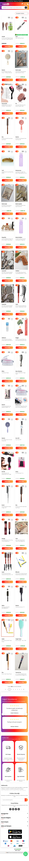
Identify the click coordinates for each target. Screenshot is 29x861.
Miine (3, 371)
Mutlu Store (18, 404)
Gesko (3, 639)
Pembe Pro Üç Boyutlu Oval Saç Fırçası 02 (21, 139)
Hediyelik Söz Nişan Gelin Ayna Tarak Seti (20, 206)
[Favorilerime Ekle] (12, 18)
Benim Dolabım (19, 237)
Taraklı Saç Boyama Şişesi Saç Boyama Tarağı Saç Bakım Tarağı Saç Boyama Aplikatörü (21, 239)
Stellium (17, 270)
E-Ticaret (10, 852)
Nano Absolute (19, 371)
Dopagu (3, 538)
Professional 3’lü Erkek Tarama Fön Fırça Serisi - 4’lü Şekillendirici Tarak (7, 574)
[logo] (6, 4)
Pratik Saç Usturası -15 (20, 607)
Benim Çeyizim (19, 203)
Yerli (3, 170)
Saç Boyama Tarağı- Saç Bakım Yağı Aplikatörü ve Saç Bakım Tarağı (21, 172)
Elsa (2, 137)
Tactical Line (18, 672)
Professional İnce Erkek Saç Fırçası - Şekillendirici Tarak (21, 306)
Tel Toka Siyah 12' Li (19, 473)
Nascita (3, 70)
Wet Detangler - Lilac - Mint (21, 640)
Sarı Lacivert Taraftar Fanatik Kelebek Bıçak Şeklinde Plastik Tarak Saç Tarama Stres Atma (21, 574)
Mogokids (4, 237)
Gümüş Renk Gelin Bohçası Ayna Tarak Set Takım (21, 72)
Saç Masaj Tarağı (5, 372)
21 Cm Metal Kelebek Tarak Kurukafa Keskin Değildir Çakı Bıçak (21, 674)
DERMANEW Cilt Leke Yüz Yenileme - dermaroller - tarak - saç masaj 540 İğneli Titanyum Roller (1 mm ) (7, 105)
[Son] (24, 689)
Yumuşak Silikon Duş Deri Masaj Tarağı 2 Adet (21, 105)
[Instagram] (13, 809)
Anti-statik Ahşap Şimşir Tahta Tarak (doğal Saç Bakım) (20, 541)
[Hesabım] (25, 4)
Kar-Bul (3, 471)
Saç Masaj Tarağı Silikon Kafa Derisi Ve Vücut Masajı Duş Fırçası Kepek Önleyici (21, 407)
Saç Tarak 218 (18, 439)
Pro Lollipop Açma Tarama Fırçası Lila (7, 440)
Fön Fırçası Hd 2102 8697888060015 (5, 607)
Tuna (17, 538)
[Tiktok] (16, 809)
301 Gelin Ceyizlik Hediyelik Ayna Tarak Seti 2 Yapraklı (7, 273)
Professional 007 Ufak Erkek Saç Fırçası (21, 507)
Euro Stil (17, 438)
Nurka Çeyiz (18, 70)
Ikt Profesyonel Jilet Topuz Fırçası (7, 641)
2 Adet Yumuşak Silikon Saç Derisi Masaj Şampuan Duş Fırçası (21, 340)
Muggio (17, 337)
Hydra (3, 605)
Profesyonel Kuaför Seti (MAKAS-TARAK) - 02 (6, 407)
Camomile (4, 270)
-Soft (7, 852)
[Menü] (1, 4)
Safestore (4, 337)
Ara (26, 7)
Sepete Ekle (7, 46)
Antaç (17, 471)
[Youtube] (19, 809)
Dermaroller (4, 103)
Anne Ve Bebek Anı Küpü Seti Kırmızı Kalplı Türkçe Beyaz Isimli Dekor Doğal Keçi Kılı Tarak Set (7, 239)
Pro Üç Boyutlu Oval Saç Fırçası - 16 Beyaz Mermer (7, 72)
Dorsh (3, 505)
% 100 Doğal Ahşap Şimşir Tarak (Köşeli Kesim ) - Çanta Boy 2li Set (21, 273)
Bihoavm (17, 572)
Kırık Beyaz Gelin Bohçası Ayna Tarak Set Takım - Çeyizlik (7, 206)
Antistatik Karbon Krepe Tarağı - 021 (6, 507)
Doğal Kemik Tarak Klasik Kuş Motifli (7, 172)
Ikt (16, 103)
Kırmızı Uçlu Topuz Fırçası (7, 674)
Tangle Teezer (18, 639)
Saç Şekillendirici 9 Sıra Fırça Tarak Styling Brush (7, 541)
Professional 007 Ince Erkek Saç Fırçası (7, 139)
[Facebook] (10, 809)
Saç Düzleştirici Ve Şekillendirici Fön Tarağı (6, 474)
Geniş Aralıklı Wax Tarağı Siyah (20, 373)
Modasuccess (18, 170)
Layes (17, 304)
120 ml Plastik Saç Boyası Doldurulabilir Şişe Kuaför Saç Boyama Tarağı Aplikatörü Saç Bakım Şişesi (7, 340)
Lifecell (3, 36)
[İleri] (22, 689)
